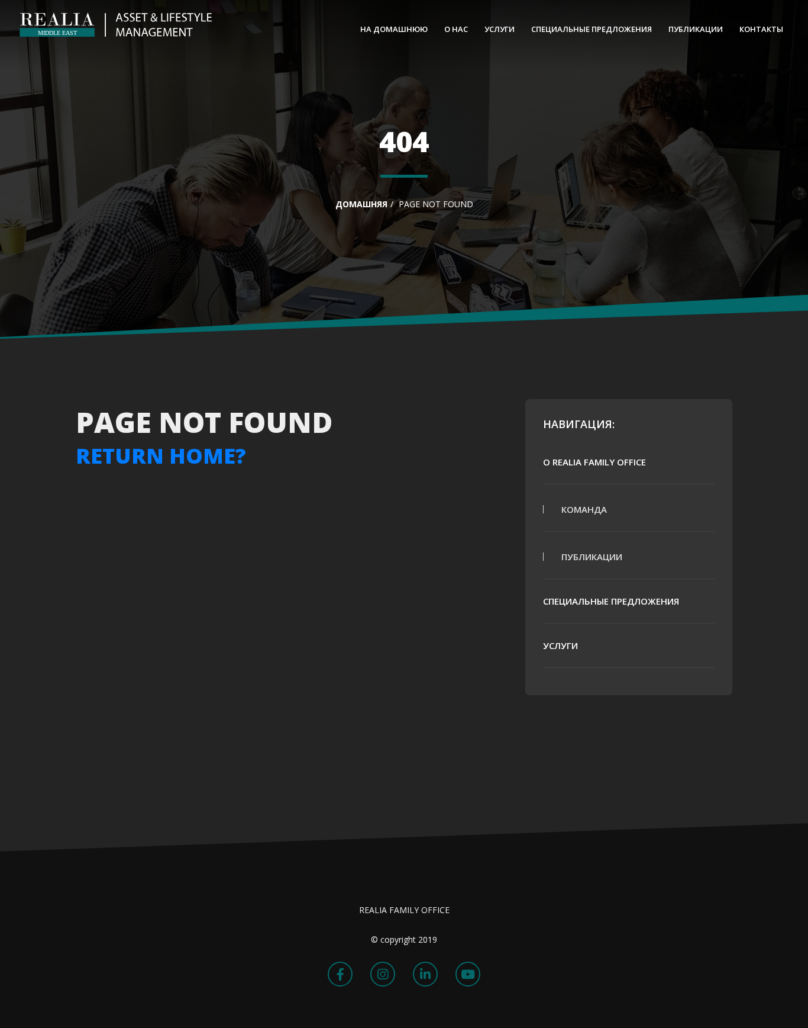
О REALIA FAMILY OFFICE (594, 462)
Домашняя (361, 204)
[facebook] (340, 974)
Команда (584, 509)
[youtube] (467, 974)
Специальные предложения (591, 29)
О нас (456, 29)
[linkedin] (425, 974)
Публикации (695, 29)
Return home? (161, 455)
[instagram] (382, 974)
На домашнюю (394, 29)
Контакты (761, 29)
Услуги (499, 29)
